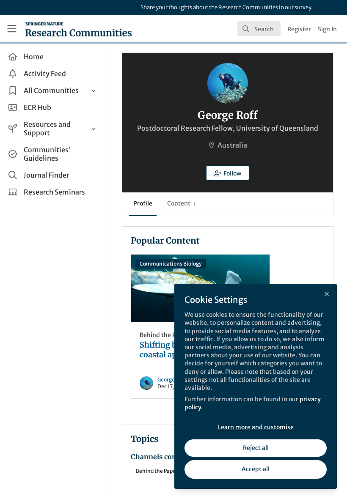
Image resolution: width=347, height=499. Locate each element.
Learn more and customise (256, 427)
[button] (227, 173)
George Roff (171, 379)
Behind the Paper (164, 335)
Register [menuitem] (299, 29)
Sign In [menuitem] (327, 29)
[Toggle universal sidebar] (12, 29)
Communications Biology (171, 263)
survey (303, 7)
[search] (259, 28)
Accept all (256, 469)
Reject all (256, 448)
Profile (142, 203)
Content (181, 203)
